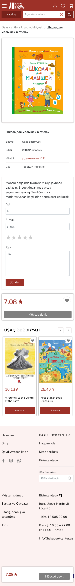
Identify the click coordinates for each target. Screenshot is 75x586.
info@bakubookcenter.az (56, 538)
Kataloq (11, 14)
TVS (5, 525)
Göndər (14, 282)
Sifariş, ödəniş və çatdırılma (13, 514)
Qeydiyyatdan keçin (15, 452)
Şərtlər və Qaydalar (15, 503)
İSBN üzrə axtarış (48, 472)
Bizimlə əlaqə (48, 460)
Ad (8, 204)
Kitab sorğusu (48, 452)
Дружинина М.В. (34, 158)
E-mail (10, 220)
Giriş (5, 443)
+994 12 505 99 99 (53, 517)
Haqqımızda (47, 443)
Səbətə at (19, 410)
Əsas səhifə (10, 27)
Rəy (8, 247)
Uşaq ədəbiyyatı (22, 330)
